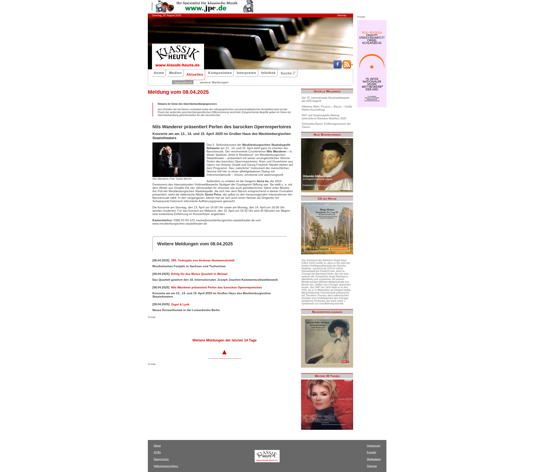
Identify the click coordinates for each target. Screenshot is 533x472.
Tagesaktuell (182, 82)
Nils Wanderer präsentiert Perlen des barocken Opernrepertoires (216, 287)
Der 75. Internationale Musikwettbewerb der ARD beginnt (325, 99)
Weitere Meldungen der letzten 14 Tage (224, 340)
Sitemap (341, 15)
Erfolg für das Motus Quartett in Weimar (199, 274)
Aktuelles (195, 74)
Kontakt (371, 452)
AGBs (157, 452)
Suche (287, 73)
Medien (175, 73)
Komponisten (220, 73)
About (157, 445)
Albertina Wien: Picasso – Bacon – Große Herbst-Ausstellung (327, 108)
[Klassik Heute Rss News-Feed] (347, 67)
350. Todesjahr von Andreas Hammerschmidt (202, 260)
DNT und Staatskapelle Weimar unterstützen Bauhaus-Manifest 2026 (324, 117)
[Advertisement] (196, 326)
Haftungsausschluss (166, 466)
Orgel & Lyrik (180, 304)
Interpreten (246, 73)
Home (159, 73)
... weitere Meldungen (212, 82)
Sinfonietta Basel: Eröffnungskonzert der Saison (326, 125)
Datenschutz (161, 459)
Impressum (373, 445)
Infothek (268, 73)
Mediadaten (374, 459)
